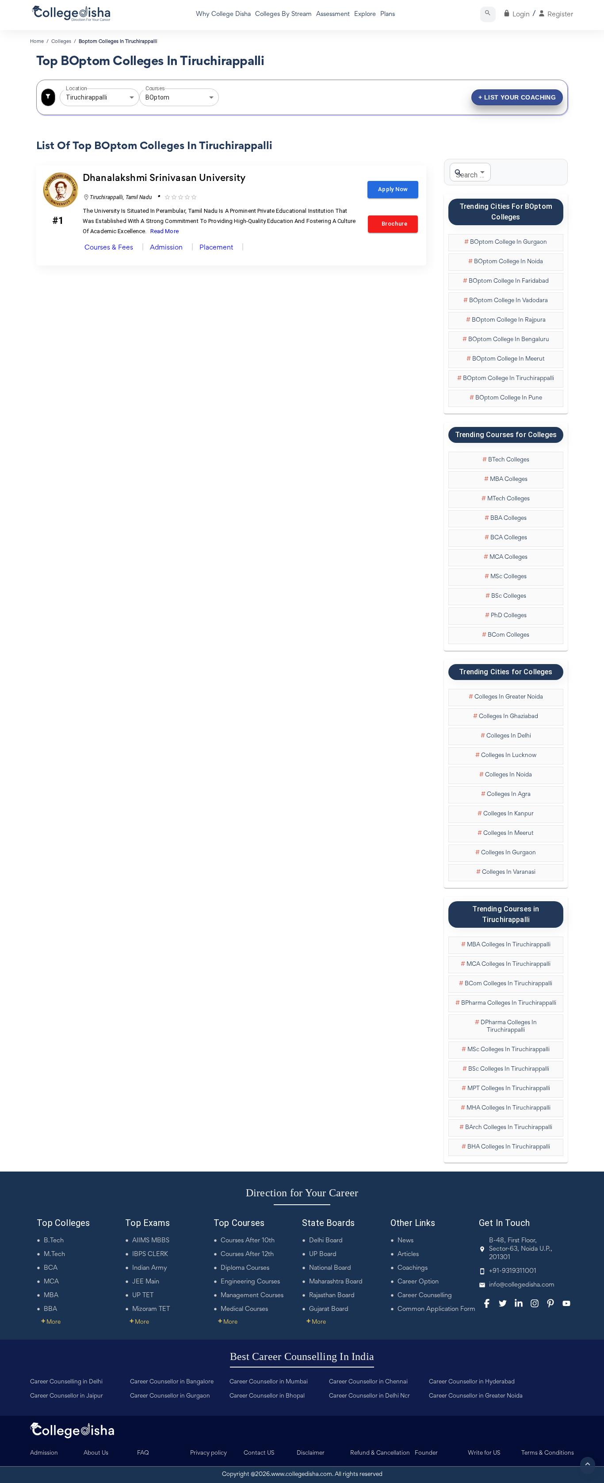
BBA (50, 1309)
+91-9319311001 (512, 1271)
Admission (44, 1453)
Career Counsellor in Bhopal (267, 1396)
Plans (387, 14)
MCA (51, 1282)
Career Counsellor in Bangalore (172, 1382)
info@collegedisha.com (521, 1285)
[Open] (132, 97)
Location (76, 88)
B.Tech (54, 1241)
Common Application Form (436, 1309)
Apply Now (393, 189)
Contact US (259, 1453)
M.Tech (54, 1254)
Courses (155, 88)
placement (216, 248)
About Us (96, 1453)
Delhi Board (326, 1241)
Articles (408, 1254)
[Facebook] (487, 1303)
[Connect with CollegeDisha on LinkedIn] (519, 1303)
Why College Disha (223, 14)
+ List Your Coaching (517, 97)
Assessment (333, 14)
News (405, 1241)
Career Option (418, 1282)
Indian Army (149, 1268)
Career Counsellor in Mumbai (268, 1382)
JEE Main (145, 1282)
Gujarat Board (328, 1309)
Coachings (413, 1268)
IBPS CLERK (150, 1254)
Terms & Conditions (547, 1453)
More (51, 1322)
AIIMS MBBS (150, 1241)
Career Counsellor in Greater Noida (476, 1396)
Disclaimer (311, 1453)
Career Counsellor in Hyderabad (472, 1382)
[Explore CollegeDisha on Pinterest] (550, 1303)
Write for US (484, 1453)
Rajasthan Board (332, 1296)
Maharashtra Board (336, 1282)
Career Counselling (425, 1296)
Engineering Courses (250, 1282)
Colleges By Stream (283, 14)
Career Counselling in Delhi (66, 1382)
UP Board (322, 1254)
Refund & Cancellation (380, 1453)
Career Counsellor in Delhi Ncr (369, 1396)
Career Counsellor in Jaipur (66, 1396)
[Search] (488, 14)
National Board (330, 1268)
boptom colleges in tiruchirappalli (118, 41)
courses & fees (108, 248)
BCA (50, 1268)
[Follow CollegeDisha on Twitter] (503, 1303)
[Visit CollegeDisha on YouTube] (566, 1303)
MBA (51, 1296)
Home (37, 41)
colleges (61, 41)
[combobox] (87, 97)
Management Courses (252, 1296)
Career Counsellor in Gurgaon (170, 1396)
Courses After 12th (247, 1254)
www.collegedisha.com (301, 1474)
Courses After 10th (248, 1241)
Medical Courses (244, 1309)
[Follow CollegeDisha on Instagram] (535, 1303)
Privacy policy (208, 1453)
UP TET (142, 1296)
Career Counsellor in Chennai (368, 1382)
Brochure (392, 223)
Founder (426, 1453)
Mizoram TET (151, 1309)
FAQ (143, 1453)
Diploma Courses (245, 1268)
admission (166, 248)
